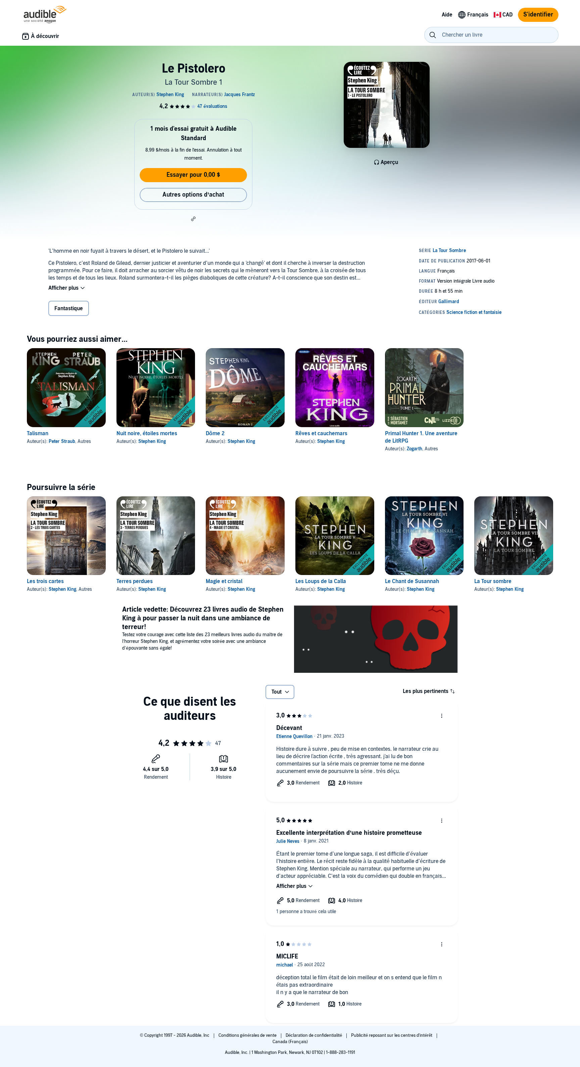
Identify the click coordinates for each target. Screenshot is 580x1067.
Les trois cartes (45, 581)
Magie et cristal (224, 581)
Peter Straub (62, 441)
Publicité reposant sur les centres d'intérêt (392, 1035)
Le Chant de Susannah (412, 581)
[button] (193, 218)
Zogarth (414, 449)
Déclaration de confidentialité (314, 1035)
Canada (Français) (290, 1041)
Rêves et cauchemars (321, 433)
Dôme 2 (215, 433)
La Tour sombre (493, 581)
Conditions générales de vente (248, 1035)
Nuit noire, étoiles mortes (146, 433)
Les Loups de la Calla (320, 581)
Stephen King (152, 441)
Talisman (37, 433)
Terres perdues (134, 581)
